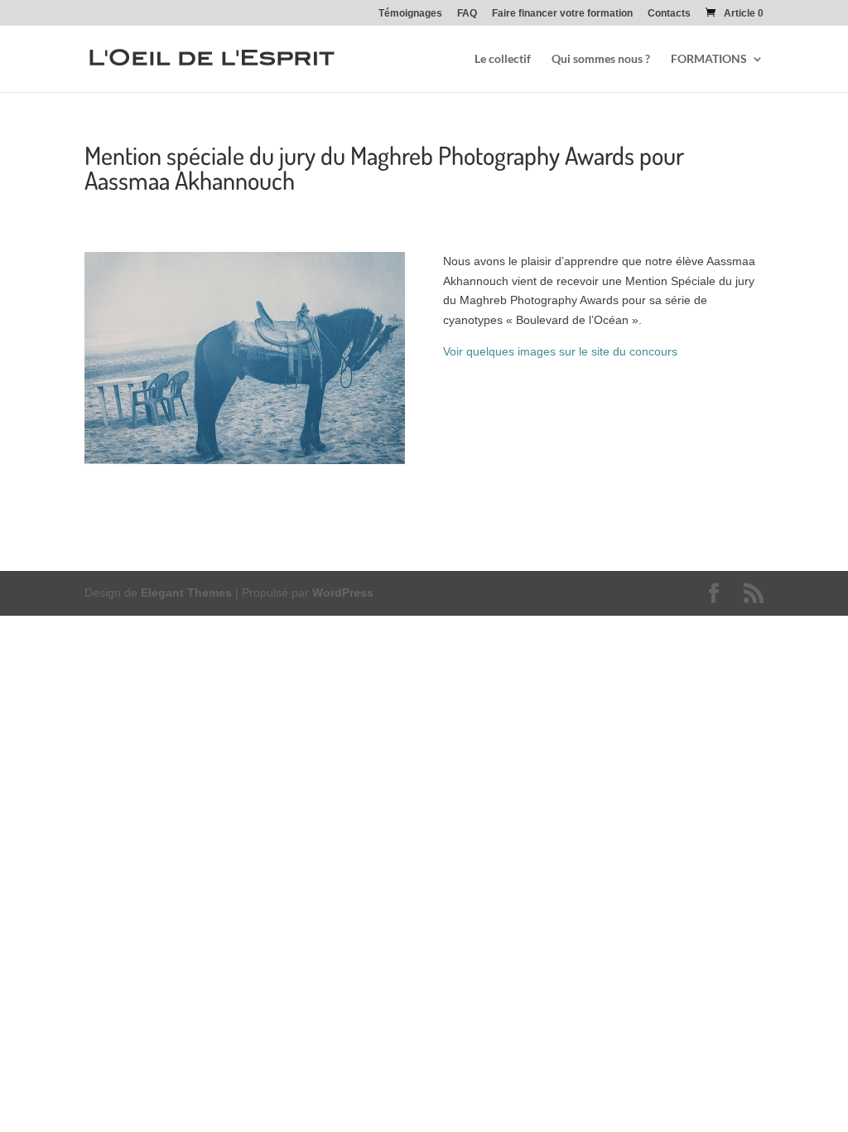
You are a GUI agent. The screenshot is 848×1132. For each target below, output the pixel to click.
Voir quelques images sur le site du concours (560, 351)
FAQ (467, 13)
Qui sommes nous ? (601, 59)
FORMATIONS (709, 59)
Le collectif (503, 59)
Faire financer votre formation (562, 13)
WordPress (342, 592)
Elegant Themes (186, 592)
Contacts (669, 13)
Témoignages (410, 13)
